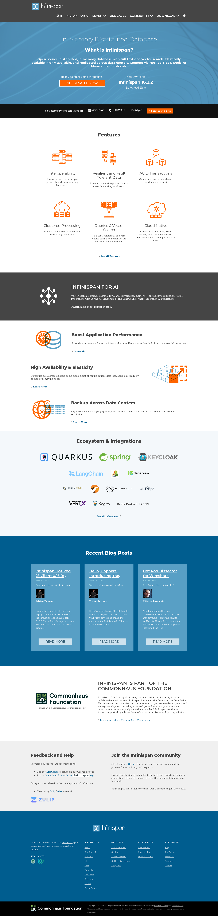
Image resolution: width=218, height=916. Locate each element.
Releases (89, 879)
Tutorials (89, 870)
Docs (87, 865)
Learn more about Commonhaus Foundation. (125, 720)
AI (86, 861)
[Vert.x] (77, 504)
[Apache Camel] (95, 489)
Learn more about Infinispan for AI (92, 307)
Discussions (53, 772)
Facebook (169, 856)
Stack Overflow (118, 856)
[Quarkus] (66, 457)
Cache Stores (91, 888)
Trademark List (177, 905)
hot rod (151, 585)
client (60, 585)
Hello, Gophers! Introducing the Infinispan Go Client (107, 576)
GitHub (132, 764)
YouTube (169, 861)
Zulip (52, 791)
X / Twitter (170, 852)
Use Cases (118, 15)
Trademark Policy (161, 905)
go (103, 585)
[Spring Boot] (115, 457)
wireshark (170, 585)
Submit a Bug (144, 852)
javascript (52, 585)
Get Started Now (82, 83)
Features (89, 856)
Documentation (118, 847)
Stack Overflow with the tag (69, 775)
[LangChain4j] (115, 474)
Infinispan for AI (74, 15)
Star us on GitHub (162, 111)
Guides (114, 852)
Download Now (136, 87)
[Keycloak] (96, 111)
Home (87, 847)
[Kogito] (101, 504)
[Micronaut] (119, 489)
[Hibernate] (116, 111)
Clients (88, 883)
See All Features (110, 256)
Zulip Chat (116, 865)
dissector (160, 585)
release (67, 585)
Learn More (81, 351)
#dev (59, 791)
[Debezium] (137, 474)
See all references (107, 516)
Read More (55, 641)
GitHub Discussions (120, 861)
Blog (167, 847)
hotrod (44, 585)
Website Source (145, 856)
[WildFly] (136, 110)
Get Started (90, 852)
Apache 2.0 (67, 842)
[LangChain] (86, 474)
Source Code (144, 847)
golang (107, 585)
